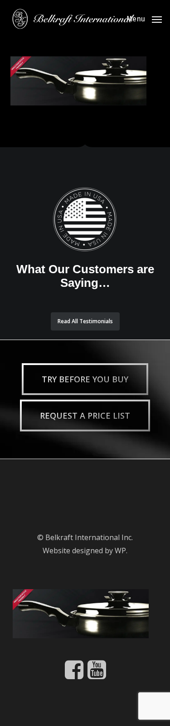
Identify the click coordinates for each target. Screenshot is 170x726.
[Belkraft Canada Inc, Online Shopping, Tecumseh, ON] (47, 486)
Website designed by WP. (85, 551)
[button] (144, 18)
